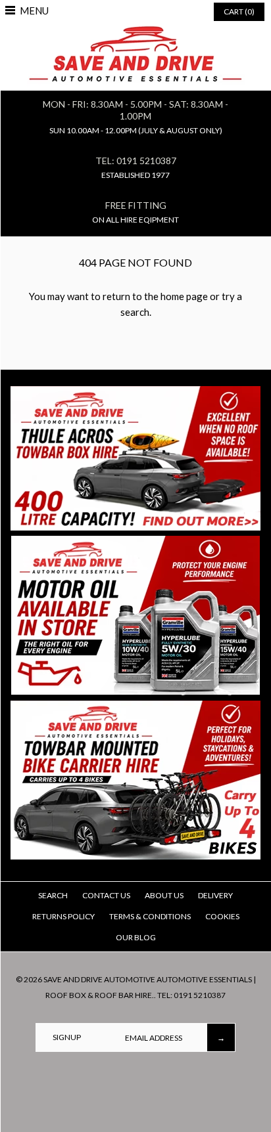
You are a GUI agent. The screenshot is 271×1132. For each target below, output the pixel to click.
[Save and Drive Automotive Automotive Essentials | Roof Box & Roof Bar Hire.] (136, 31)
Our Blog (136, 937)
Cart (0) (239, 11)
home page (184, 296)
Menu (34, 10)
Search (53, 895)
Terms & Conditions (150, 916)
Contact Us (106, 895)
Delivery (215, 895)
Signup (67, 1037)
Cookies (222, 916)
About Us (164, 895)
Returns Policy (63, 916)
